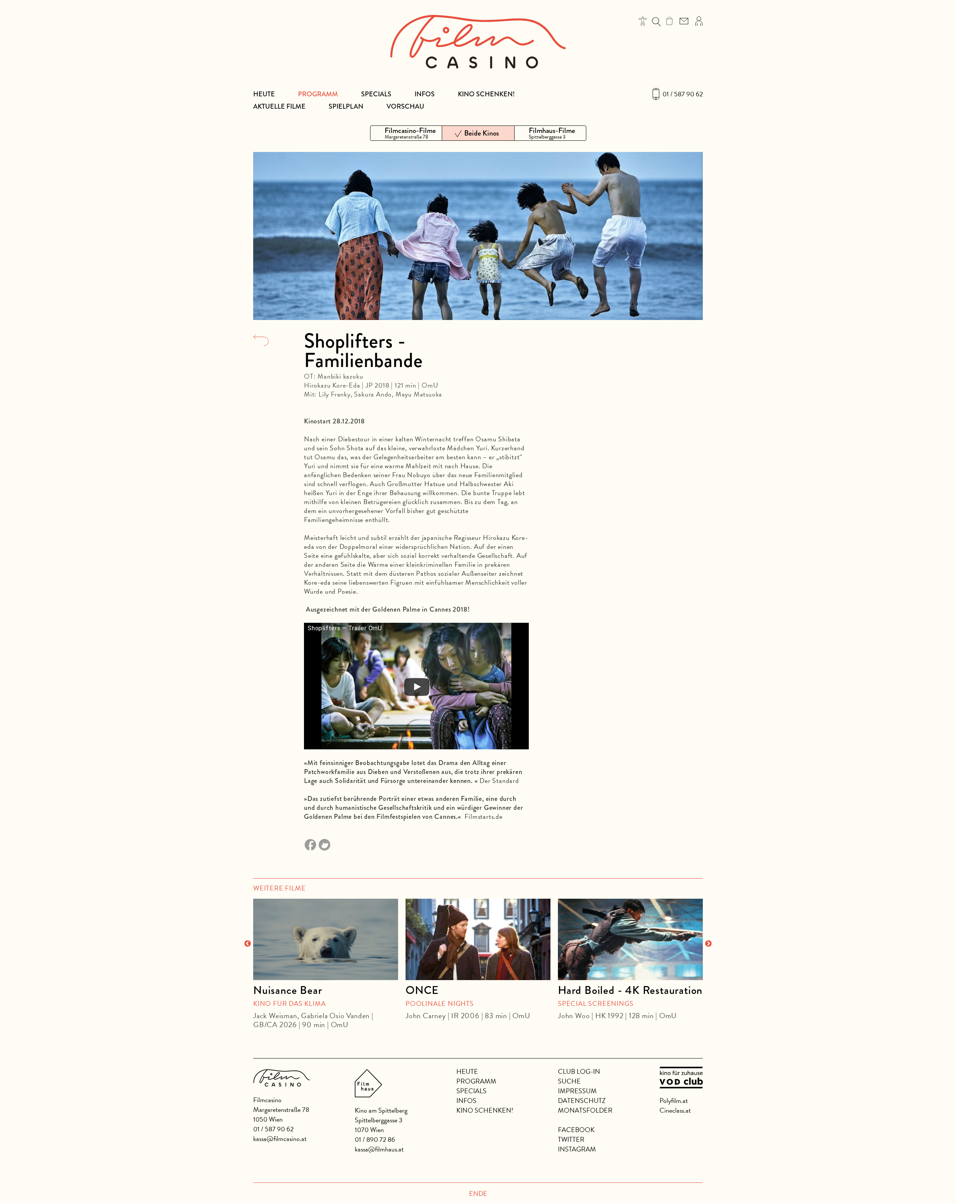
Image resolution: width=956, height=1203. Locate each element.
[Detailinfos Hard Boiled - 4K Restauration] (630, 939)
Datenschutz (582, 1100)
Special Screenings (595, 1003)
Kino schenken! (486, 94)
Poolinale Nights (440, 1003)
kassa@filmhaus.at (379, 1149)
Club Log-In (579, 1071)
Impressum (577, 1091)
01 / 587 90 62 (682, 94)
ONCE (422, 990)
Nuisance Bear (287, 990)
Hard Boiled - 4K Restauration (630, 990)
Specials (376, 94)
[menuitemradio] (406, 133)
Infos (425, 94)
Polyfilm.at (673, 1100)
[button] (643, 21)
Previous (247, 944)
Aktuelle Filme (279, 106)
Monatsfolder (585, 1110)
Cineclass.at (675, 1110)
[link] (669, 21)
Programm (318, 94)
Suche (569, 1081)
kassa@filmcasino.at (280, 1139)
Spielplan (346, 106)
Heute (264, 94)
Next (708, 944)
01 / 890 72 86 (375, 1139)
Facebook (576, 1130)
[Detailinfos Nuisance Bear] (325, 939)
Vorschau (405, 106)
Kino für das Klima (289, 1003)
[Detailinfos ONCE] (478, 939)
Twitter (571, 1139)
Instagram (577, 1149)
